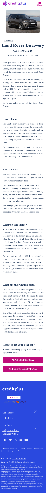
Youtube (26, 440)
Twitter (10, 440)
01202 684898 (19, 458)
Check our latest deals (23, 369)
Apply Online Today (23, 360)
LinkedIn (21, 440)
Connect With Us (11, 433)
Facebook (5, 440)
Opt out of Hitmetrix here (10, 449)
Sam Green (34, 55)
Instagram (16, 440)
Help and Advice (10, 430)
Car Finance (8, 412)
